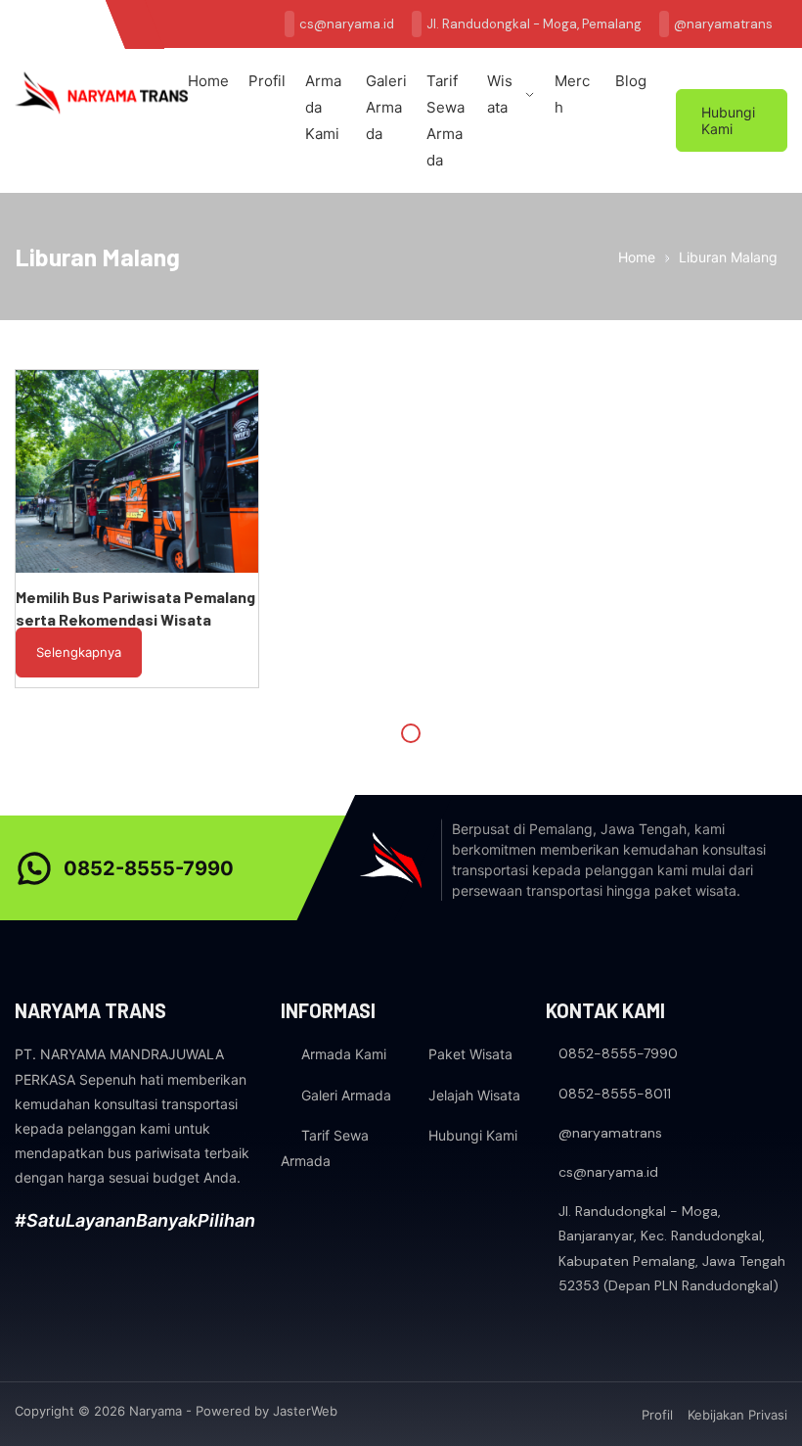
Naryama (155, 1411)
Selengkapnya (78, 652)
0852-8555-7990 (149, 868)
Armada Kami (343, 1054)
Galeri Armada (346, 1095)
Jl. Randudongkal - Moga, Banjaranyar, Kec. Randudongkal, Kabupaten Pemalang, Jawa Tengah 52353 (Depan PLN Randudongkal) (671, 1248)
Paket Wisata (470, 1054)
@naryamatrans (723, 24)
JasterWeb (305, 1411)
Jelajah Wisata (474, 1095)
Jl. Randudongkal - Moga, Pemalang (534, 24)
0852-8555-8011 (614, 1093)
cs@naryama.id (346, 24)
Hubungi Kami (728, 120)
